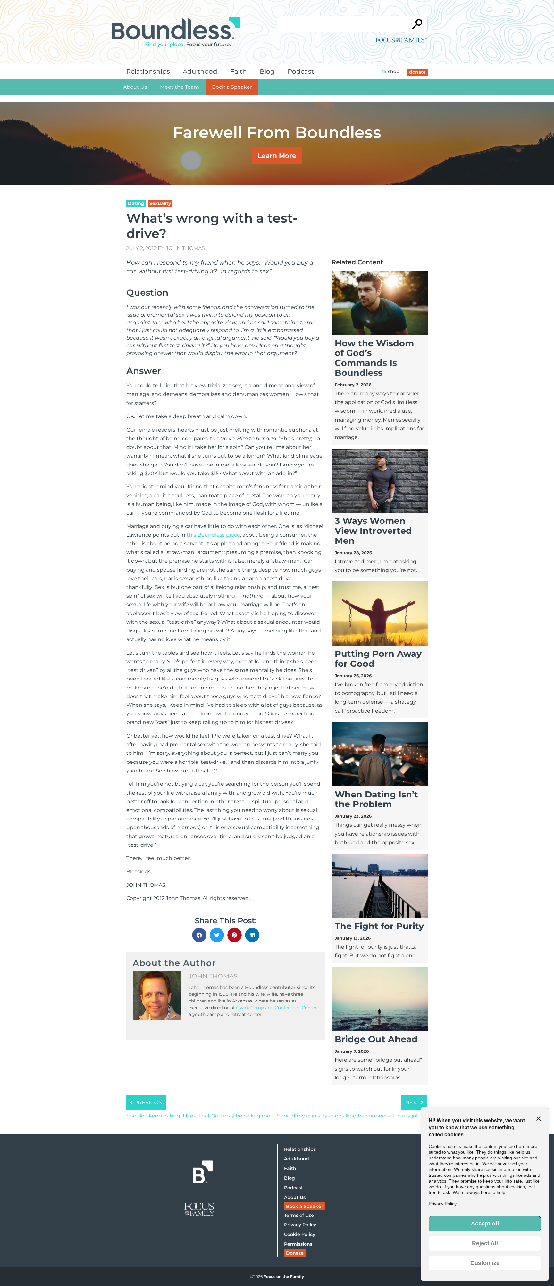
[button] (199, 935)
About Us (135, 87)
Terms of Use (299, 1215)
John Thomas (185, 248)
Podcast (301, 71)
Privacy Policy (300, 1225)
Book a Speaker (232, 87)
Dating (136, 203)
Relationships (148, 71)
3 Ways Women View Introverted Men (373, 530)
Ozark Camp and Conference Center (276, 1007)
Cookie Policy (299, 1234)
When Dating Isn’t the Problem (376, 799)
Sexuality (160, 203)
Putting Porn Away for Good (378, 658)
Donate (295, 1253)
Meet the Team (179, 87)
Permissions (298, 1244)
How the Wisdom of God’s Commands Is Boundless (374, 358)
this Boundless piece (213, 535)
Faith (238, 71)
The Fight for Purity (379, 926)
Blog (267, 71)
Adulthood (200, 71)
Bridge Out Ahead (376, 1039)
